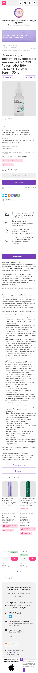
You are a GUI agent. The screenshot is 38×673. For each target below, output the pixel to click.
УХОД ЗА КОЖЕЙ (14, 45)
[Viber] (15, 195)
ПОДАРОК (14, 652)
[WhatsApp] (18, 195)
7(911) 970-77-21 (15, 613)
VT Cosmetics (24, 508)
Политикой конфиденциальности (24, 666)
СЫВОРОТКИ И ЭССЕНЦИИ (10, 47)
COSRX (4, 126)
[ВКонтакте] (6, 195)
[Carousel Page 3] (20, 571)
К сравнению (9, 188)
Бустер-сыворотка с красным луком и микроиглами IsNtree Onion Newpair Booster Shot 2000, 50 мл (9, 502)
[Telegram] (12, 195)
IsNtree (4, 508)
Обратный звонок (15, 637)
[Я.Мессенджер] (3, 195)
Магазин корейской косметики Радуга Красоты (19, 22)
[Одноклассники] (9, 195)
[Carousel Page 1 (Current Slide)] (17, 571)
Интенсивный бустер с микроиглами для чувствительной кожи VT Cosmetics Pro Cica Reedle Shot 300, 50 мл (28, 502)
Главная (4, 45)
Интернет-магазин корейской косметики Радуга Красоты (19, 588)
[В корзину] (14, 559)
